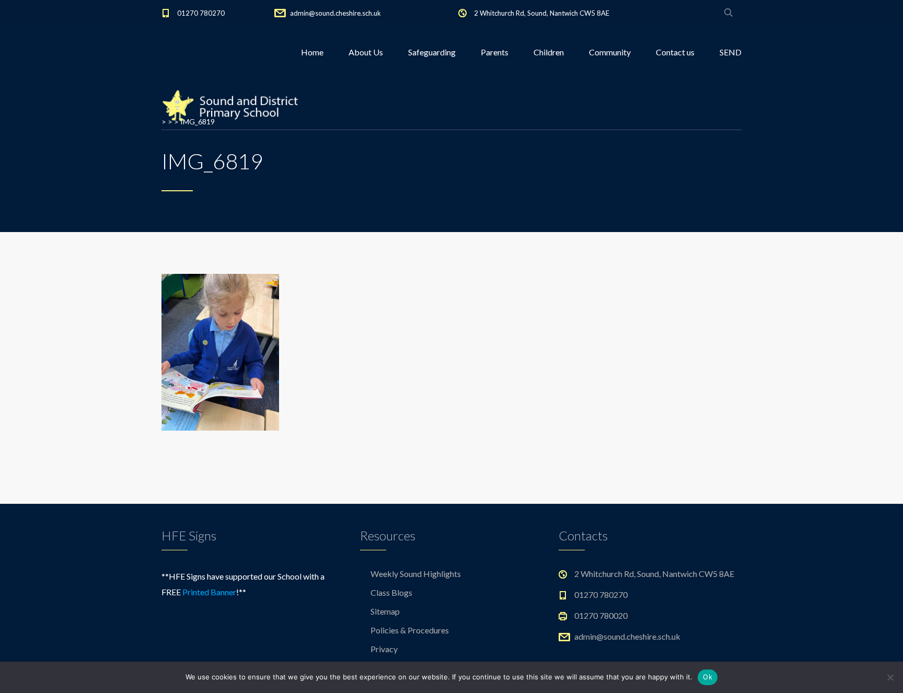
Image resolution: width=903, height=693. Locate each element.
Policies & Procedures (410, 630)
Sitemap (385, 611)
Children (549, 52)
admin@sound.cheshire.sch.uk (335, 13)
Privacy (384, 649)
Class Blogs (391, 592)
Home (312, 52)
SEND (731, 52)
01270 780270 (201, 13)
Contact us (675, 52)
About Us (366, 52)
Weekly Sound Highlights (416, 574)
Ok (707, 677)
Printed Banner (209, 592)
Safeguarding (432, 52)
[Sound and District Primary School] (234, 104)
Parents (494, 52)
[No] (890, 677)
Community (610, 52)
